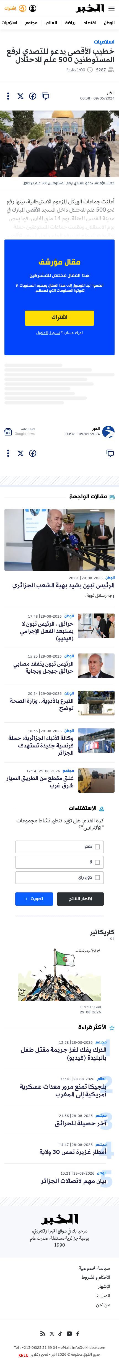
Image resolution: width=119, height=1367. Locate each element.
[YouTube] (69, 1333)
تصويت (37, 899)
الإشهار (104, 1287)
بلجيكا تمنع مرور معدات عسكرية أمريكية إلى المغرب (63, 1091)
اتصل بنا (102, 1296)
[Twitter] (52, 1333)
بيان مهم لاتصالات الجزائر (73, 1181)
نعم (88, 847)
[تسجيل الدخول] (32, 8)
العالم (51, 23)
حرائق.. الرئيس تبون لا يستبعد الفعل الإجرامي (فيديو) (47, 631)
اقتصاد (90, 23)
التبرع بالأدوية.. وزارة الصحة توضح (42, 705)
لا (91, 862)
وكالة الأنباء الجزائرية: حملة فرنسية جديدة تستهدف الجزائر (41, 746)
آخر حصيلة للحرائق (80, 1124)
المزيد (111, 939)
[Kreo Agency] (24, 1355)
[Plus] (8, 96)
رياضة (70, 23)
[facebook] (32, 96)
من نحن (103, 1305)
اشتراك (59, 318)
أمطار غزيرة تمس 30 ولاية (73, 1152)
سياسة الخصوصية (94, 1268)
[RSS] (42, 1333)
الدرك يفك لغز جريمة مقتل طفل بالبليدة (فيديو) (63, 1054)
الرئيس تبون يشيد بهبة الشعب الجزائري (63, 586)
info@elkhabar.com (88, 1348)
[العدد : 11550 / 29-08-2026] (59, 974)
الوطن (109, 23)
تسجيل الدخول (48, 333)
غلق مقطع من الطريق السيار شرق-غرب (40, 782)
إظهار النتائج (80, 899)
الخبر (111, 93)
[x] (20, 96)
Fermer (111, 8)
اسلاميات (9, 23)
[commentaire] (45, 96)
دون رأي (85, 877)
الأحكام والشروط (96, 1277)
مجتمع (31, 23)
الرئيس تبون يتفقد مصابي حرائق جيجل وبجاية (43, 667)
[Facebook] (77, 1333)
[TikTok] (60, 1333)
